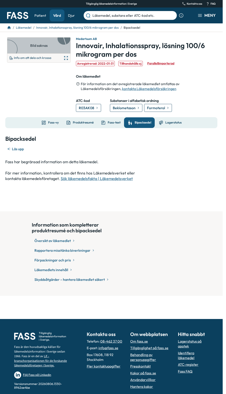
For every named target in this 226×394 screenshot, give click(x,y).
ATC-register (188, 364)
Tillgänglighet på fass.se (149, 348)
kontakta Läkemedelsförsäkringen (149, 88)
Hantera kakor (141, 386)
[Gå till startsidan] (17, 15)
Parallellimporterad (160, 63)
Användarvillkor (143, 379)
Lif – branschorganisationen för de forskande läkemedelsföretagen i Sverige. (40, 361)
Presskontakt (140, 366)
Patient (40, 15)
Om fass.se (139, 341)
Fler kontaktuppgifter (104, 366)
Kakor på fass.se (143, 373)
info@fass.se (108, 348)
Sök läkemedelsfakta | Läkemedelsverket (97, 178)
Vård (57, 15)
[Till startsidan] (9, 28)
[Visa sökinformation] (181, 15)
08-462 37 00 (111, 341)
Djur (71, 15)
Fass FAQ (185, 371)
